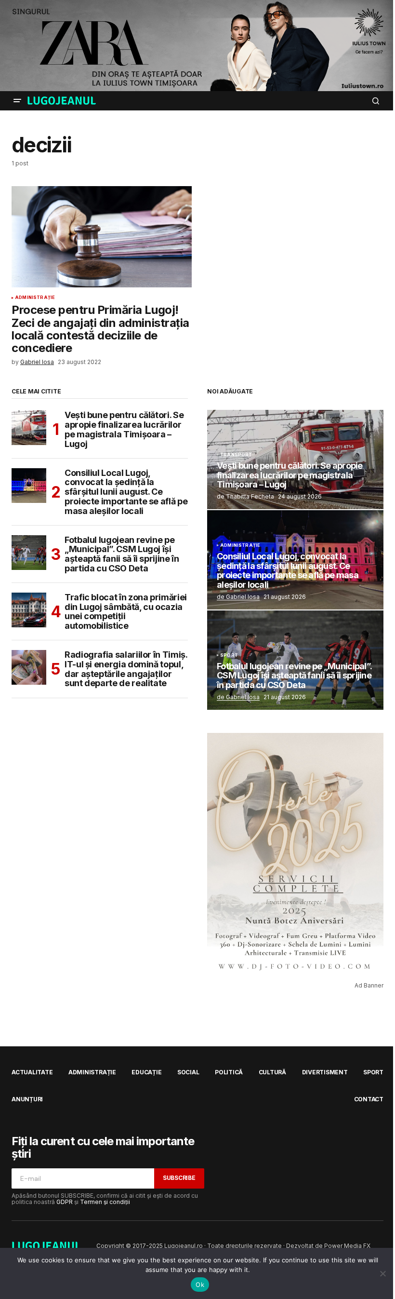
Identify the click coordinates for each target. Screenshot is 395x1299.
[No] (383, 1273)
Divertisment (325, 1072)
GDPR (64, 1201)
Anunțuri (27, 1099)
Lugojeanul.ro (183, 1245)
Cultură (272, 1072)
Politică (229, 1072)
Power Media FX (347, 1245)
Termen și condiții (105, 1201)
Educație (146, 1072)
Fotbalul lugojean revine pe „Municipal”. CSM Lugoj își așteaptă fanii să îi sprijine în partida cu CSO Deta (122, 554)
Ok (200, 1284)
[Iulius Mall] (197, 45)
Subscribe (179, 1177)
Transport (236, 454)
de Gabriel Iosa (238, 596)
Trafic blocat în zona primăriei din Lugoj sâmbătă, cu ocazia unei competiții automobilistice (126, 612)
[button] (17, 101)
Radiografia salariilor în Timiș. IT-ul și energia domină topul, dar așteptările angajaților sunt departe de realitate (126, 669)
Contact (368, 1099)
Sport (229, 655)
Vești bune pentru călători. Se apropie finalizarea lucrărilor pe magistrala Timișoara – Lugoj (124, 429)
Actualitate (32, 1072)
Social (188, 1072)
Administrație (35, 297)
